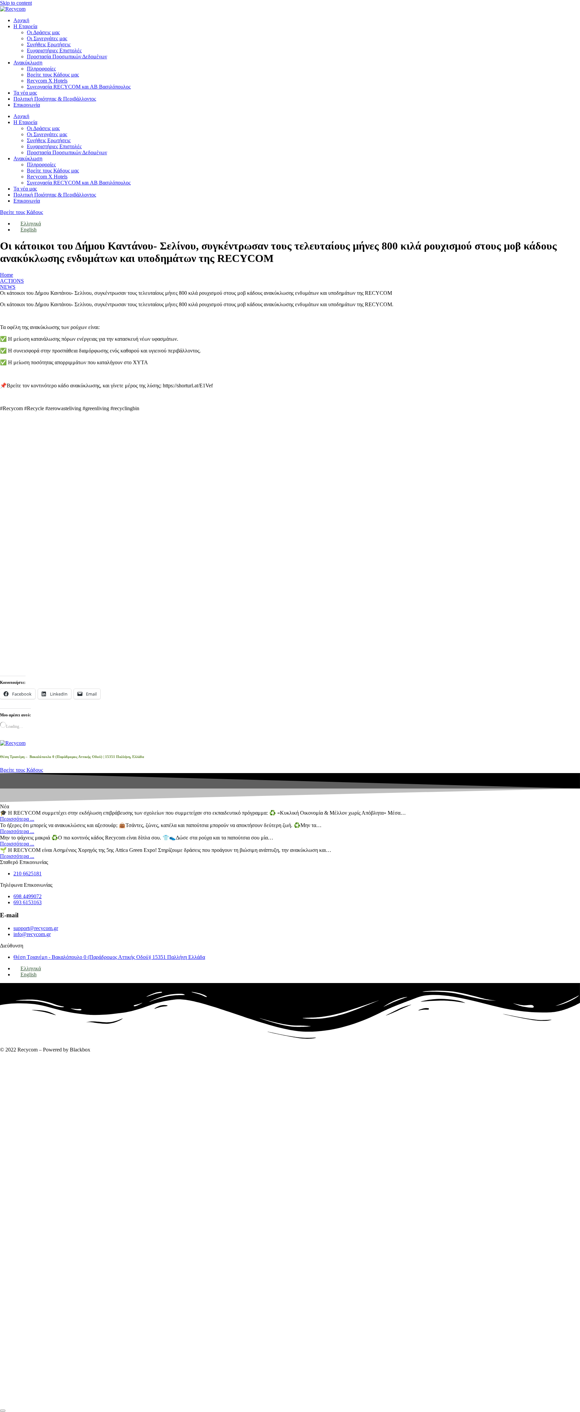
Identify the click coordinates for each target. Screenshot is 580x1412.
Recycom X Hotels (47, 81)
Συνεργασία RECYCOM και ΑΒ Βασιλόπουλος (79, 87)
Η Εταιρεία (25, 26)
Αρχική (21, 20)
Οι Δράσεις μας (43, 32)
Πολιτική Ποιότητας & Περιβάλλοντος (54, 99)
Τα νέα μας (25, 93)
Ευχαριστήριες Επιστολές (54, 50)
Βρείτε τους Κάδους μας (53, 74)
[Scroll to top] (2, 1411)
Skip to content (16, 3)
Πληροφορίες (41, 68)
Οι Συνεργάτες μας (47, 38)
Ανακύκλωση (27, 62)
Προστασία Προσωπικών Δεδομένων (67, 56)
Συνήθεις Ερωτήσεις (48, 44)
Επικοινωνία (26, 105)
